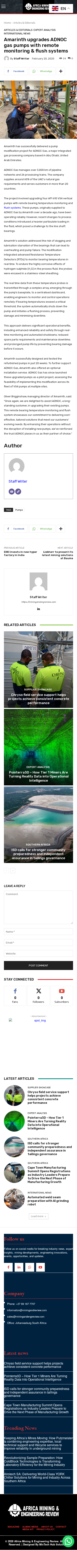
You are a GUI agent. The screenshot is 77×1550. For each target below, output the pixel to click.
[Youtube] (40, 1267)
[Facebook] (8, 1267)
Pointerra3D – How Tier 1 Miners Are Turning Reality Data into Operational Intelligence (39, 776)
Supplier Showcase (38, 689)
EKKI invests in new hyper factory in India (20, 553)
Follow (38, 988)
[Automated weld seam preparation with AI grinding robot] (14, 1198)
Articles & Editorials (24, 22)
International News (17, 33)
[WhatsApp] (29, 1267)
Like (15, 988)
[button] (68, 1541)
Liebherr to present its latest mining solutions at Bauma (57, 555)
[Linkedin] (38, 607)
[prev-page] (6, 870)
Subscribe (62, 988)
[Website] (18, 492)
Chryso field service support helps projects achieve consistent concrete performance (38, 699)
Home (7, 22)
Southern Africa (38, 844)
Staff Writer (21, 58)
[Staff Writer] (7, 58)
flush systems (12, 207)
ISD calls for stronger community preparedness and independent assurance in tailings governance (38, 854)
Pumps (19, 509)
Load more (37, 1216)
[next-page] (12, 870)
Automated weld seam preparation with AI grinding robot (48, 1200)
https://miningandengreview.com (38, 602)
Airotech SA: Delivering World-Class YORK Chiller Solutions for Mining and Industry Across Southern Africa (37, 1477)
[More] (61, 71)
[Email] (12, 492)
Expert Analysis (45, 30)
